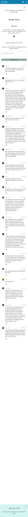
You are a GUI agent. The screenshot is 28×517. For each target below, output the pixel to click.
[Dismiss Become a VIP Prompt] (25, 506)
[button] (1, 6)
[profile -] (23, 2)
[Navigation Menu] (26, 2)
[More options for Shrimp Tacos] (24, 7)
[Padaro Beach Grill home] (7, 2)
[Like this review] (6, 73)
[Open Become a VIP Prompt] (14, 516)
